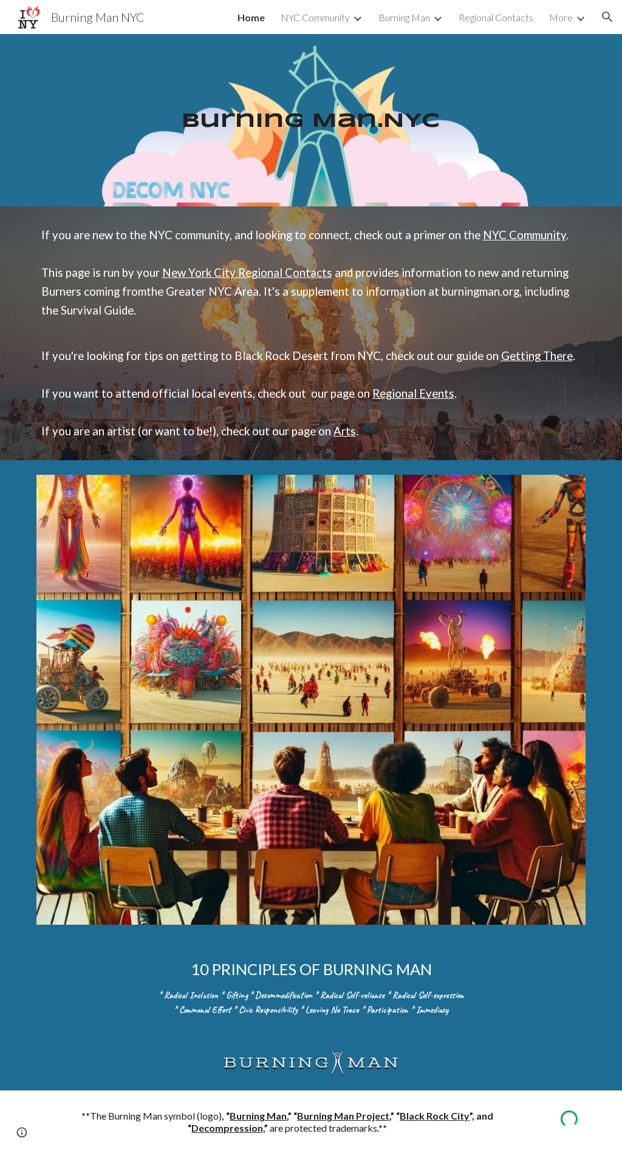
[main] (310, 120)
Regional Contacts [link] (496, 17)
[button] (607, 17)
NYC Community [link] (315, 17)
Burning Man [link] (404, 17)
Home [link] (251, 17)
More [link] (561, 17)
